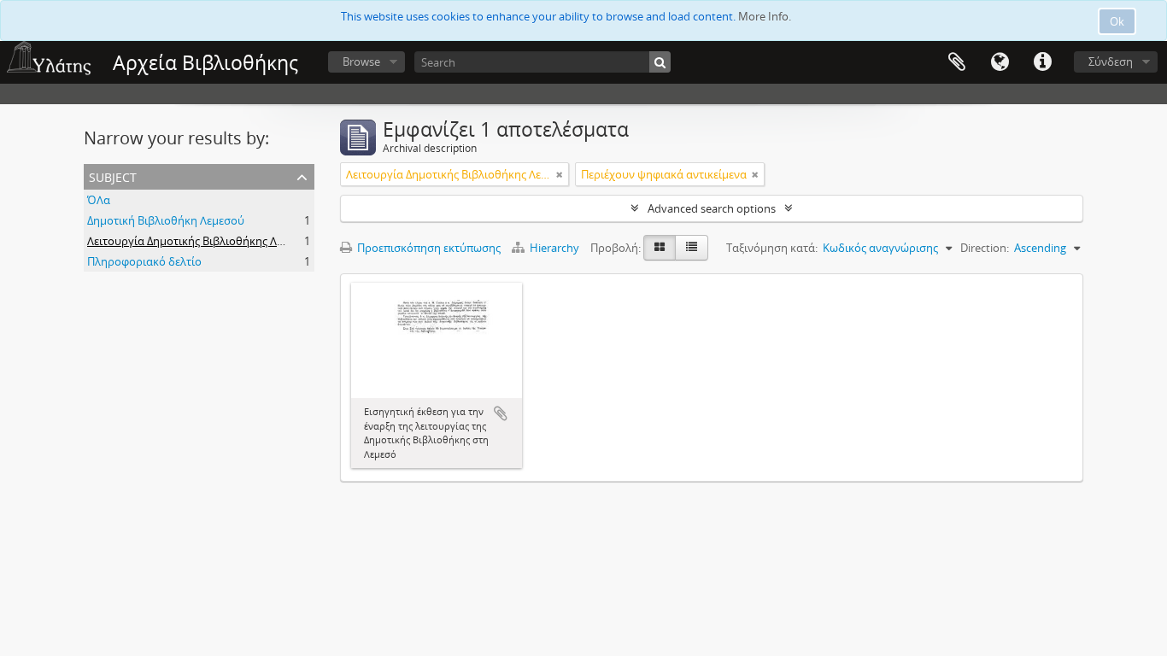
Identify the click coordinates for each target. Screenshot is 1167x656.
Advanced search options (712, 208)
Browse (361, 61)
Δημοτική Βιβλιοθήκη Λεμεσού (165, 220)
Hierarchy (554, 247)
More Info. (764, 16)
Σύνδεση (1110, 61)
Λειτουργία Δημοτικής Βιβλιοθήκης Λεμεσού (200, 241)
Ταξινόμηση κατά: (772, 247)
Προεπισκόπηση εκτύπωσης (428, 247)
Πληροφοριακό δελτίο (144, 261)
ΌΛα (98, 200)
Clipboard (956, 62)
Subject (113, 175)
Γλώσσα (999, 62)
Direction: (984, 247)
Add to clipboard (500, 413)
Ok (1117, 21)
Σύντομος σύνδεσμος (1042, 62)
